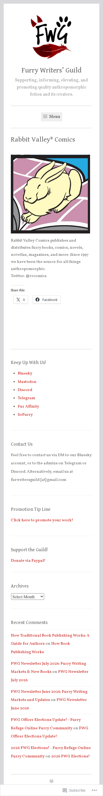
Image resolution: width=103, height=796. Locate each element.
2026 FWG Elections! (70, 756)
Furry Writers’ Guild (52, 70)
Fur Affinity (28, 406)
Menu (54, 117)
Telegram (26, 398)
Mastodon (27, 382)
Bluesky (25, 373)
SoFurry (25, 415)
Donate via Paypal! (28, 561)
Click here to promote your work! (42, 520)
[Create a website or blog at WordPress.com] (51, 781)
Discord (25, 390)
